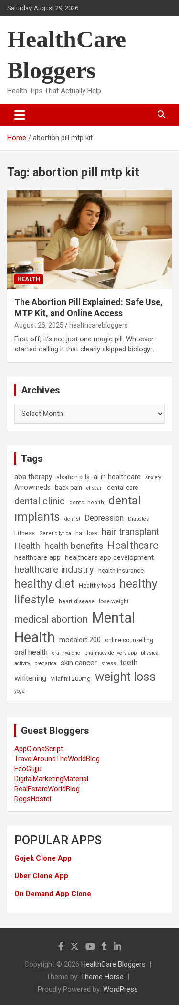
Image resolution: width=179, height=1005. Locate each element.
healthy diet (44, 583)
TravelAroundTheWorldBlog (57, 758)
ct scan (94, 488)
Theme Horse (102, 976)
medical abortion (51, 619)
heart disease (77, 601)
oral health (31, 652)
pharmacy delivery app (110, 653)
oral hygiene (66, 653)
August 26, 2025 (38, 325)
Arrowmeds (32, 487)
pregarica (45, 663)
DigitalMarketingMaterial (51, 779)
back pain (68, 487)
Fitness (24, 532)
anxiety (153, 477)
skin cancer (79, 662)
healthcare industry (54, 569)
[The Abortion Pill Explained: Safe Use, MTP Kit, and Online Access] (89, 239)
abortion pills (72, 477)
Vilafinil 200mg (71, 678)
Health (28, 279)
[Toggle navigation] (19, 115)
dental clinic (39, 501)
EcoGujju (28, 769)
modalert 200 (80, 640)
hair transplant (130, 531)
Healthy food (97, 585)
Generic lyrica (55, 533)
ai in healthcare (117, 477)
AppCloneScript (38, 748)
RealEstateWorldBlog (47, 789)
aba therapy (33, 476)
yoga (19, 691)
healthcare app (37, 558)
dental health (86, 502)
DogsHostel (32, 799)
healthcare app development (109, 558)
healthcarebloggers (98, 325)
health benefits (73, 545)
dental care (122, 487)
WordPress (120, 989)
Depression (104, 518)
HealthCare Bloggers (113, 964)
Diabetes (138, 519)
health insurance (121, 570)
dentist (72, 519)
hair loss (86, 533)
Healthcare (132, 545)
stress (108, 663)
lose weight (114, 601)
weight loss (125, 676)
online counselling (129, 640)
